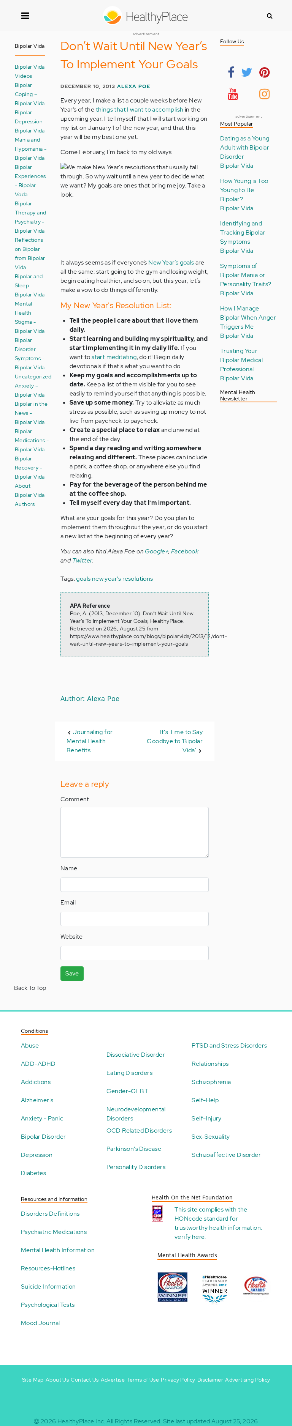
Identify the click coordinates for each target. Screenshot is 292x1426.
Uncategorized (33, 376)
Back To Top (30, 988)
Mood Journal (40, 1323)
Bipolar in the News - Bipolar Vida (31, 412)
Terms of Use (143, 1379)
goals (83, 579)
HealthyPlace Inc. (81, 1421)
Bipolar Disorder (43, 1137)
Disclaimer (210, 1379)
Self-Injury (206, 1118)
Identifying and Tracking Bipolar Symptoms (242, 232)
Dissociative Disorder (135, 1055)
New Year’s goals (171, 262)
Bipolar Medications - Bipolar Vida (32, 440)
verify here (190, 1237)
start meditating (114, 357)
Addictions (36, 1082)
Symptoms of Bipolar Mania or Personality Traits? (245, 275)
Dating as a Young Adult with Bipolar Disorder (245, 147)
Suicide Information (48, 1286)
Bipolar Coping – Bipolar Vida (30, 94)
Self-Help (205, 1100)
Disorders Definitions (50, 1214)
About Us (57, 1379)
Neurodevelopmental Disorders (136, 1113)
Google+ (156, 551)
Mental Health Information (58, 1250)
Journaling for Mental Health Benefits (90, 741)
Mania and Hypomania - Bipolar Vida (30, 148)
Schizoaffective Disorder (226, 1155)
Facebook (184, 551)
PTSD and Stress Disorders (229, 1045)
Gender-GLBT (127, 1091)
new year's (106, 579)
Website (71, 937)
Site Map (33, 1379)
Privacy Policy (178, 1379)
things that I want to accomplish (140, 109)
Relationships (210, 1064)
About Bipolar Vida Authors (30, 494)
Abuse (30, 1045)
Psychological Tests (48, 1305)
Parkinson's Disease (134, 1149)
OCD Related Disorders (139, 1130)
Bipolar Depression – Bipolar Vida (31, 121)
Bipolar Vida (237, 166)
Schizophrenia (211, 1082)
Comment (74, 799)
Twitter (82, 560)
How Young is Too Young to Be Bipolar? (244, 190)
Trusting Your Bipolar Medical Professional (241, 360)
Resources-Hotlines (48, 1268)
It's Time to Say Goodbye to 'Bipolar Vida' (175, 741)
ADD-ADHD (38, 1064)
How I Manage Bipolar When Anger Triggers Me (248, 317)
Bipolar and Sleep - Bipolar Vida (30, 285)
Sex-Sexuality (211, 1137)
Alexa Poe (134, 86)
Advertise (113, 1379)
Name (69, 868)
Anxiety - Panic (42, 1118)
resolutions (137, 579)
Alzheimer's (37, 1100)
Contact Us (84, 1379)
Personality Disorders (135, 1167)
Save (72, 973)
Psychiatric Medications (54, 1232)
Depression (36, 1155)
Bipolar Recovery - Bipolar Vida (30, 467)
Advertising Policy (247, 1379)
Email (68, 902)
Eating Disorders (129, 1073)
